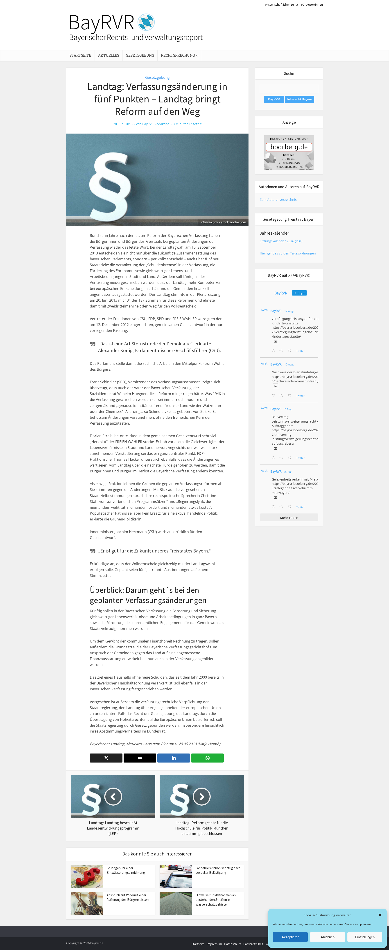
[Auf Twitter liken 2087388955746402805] (291, 351)
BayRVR (276, 311)
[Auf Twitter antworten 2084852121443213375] (274, 507)
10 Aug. (289, 364)
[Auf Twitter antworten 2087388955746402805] (274, 351)
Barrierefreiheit (253, 944)
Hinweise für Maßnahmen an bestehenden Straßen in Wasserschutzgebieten (216, 899)
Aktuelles (108, 55)
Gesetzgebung (140, 55)
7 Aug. (288, 409)
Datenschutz (232, 944)
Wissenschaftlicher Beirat (281, 4)
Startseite (80, 55)
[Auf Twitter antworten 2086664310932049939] (274, 396)
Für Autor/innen (312, 4)
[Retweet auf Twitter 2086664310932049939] (282, 396)
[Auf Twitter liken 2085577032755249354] (291, 458)
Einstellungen (365, 937)
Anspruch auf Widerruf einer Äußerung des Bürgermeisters (128, 897)
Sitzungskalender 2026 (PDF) (281, 241)
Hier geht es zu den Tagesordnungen (288, 253)
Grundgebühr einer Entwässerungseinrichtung (126, 870)
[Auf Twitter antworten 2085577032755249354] (274, 458)
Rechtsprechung (178, 55)
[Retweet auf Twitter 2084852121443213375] (282, 507)
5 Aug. (288, 472)
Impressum (214, 944)
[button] (380, 915)
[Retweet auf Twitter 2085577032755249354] (282, 458)
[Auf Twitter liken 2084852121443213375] (291, 507)
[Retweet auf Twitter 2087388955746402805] (282, 351)
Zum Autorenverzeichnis (278, 199)
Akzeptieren (290, 937)
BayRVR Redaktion (156, 124)
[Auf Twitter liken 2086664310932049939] (291, 396)
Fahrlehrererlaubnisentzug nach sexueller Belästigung (218, 870)
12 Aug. (289, 311)
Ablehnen (328, 937)
